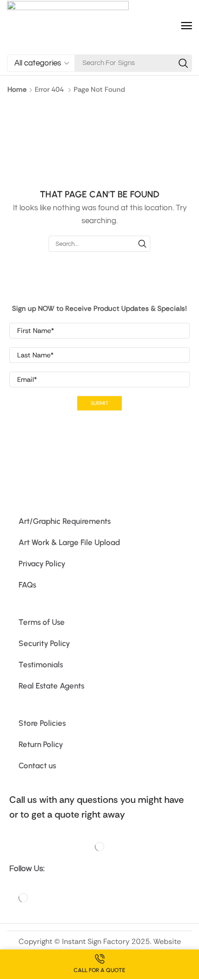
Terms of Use (42, 622)
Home (16, 89)
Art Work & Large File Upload (69, 542)
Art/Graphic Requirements (65, 521)
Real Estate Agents (51, 685)
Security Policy (44, 643)
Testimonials (41, 664)
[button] (186, 26)
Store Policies (42, 723)
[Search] (183, 63)
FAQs (27, 584)
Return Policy (41, 744)
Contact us (37, 765)
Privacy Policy (42, 563)
